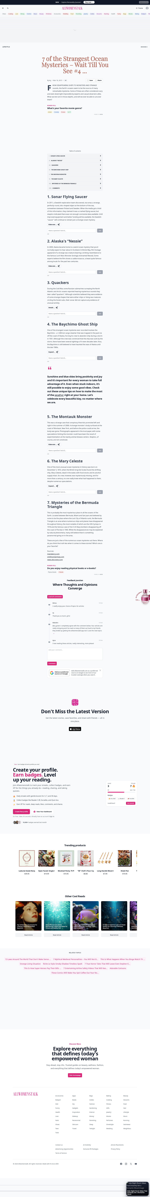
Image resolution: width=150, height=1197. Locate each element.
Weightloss (127, 1128)
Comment (52, 663)
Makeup (75, 1116)
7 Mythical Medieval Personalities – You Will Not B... (75, 959)
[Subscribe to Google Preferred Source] (59, 673)
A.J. (50, 80)
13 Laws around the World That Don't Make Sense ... (28, 959)
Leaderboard (111, 803)
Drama (63, 112)
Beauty (41, 14)
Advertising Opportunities (64, 1149)
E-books (61, 572)
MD (66, 80)
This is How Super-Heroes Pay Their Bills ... (42, 968)
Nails (57, 1120)
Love (16, 14)
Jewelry (86, 14)
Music (35, 14)
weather (59, 395)
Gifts (107, 1108)
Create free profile (21, 812)
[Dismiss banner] (100, 670)
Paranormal (76, 1120)
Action (50, 112)
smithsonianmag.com (55, 557)
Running (106, 14)
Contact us (59, 1145)
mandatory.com (53, 554)
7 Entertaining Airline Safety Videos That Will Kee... (85, 968)
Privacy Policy (115, 1149)
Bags (124, 14)
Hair (124, 1108)
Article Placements (117, 1145)
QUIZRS (101, 114)
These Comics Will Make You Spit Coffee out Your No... (75, 973)
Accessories (57, 14)
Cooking (10, 14)
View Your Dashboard (44, 812)
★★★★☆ (144, 47)
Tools (57, 1133)
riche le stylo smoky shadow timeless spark (62, 964)
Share (100, 80)
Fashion (29, 14)
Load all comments (55, 597)
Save (91, 80)
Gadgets (75, 1108)
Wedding (65, 14)
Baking (137, 14)
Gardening (93, 1108)
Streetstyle (110, 1124)
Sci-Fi (69, 112)
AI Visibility (87, 1145)
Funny (119, 14)
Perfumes (48, 14)
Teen (57, 1128)
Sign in (51, 816)
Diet (56, 1104)
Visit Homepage (75, 1075)
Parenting (78, 14)
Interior (92, 1112)
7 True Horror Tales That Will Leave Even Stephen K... (107, 964)
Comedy (56, 112)
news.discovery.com (55, 560)
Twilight (92, 1128)
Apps (74, 1096)
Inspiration (76, 1112)
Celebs (92, 14)
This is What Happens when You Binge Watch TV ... (123, 959)
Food (72, 14)
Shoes (4, 14)
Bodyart (143, 14)
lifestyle (6, 47)
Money (22, 14)
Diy (73, 1104)
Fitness (108, 1104)
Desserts (99, 14)
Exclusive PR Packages (90, 1149)
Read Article (33, 935)
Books (74, 1100)
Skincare (75, 1124)
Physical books (52, 572)
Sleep (91, 1124)
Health (113, 14)
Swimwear (126, 1124)
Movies (131, 14)
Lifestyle (126, 1112)
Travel (74, 1128)
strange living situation (30, 964)
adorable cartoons (118, 968)
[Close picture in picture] (128, 1183)
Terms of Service (61, 1153)
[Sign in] (147, 8)
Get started (130, 803)
